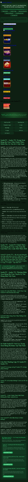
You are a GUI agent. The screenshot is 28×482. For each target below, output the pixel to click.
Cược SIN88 (6, 106)
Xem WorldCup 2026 (8, 464)
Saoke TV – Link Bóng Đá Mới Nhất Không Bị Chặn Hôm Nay (13, 445)
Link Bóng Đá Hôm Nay (8, 476)
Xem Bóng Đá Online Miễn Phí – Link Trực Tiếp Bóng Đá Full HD (14, 469)
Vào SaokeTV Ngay (8, 29)
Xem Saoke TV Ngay (8, 452)
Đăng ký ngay (7, 47)
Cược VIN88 (6, 108)
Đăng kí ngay (7, 60)
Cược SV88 (6, 105)
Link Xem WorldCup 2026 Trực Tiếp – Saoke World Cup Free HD (13, 457)
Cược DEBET (6, 104)
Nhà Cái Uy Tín (7, 35)
